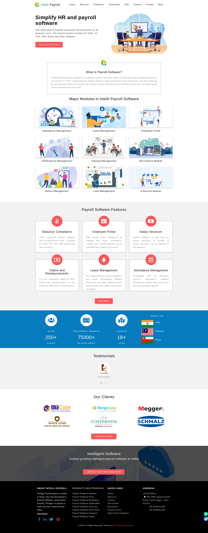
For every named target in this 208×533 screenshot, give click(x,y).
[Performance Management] (57, 147)
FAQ (127, 4)
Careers (137, 4)
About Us (84, 4)
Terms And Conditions (118, 513)
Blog (160, 4)
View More (104, 301)
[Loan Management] (104, 177)
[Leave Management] (104, 116)
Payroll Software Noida (83, 517)
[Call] (206, 519)
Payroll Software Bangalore (85, 500)
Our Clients (113, 503)
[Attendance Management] (57, 116)
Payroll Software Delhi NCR (86, 510)
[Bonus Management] (57, 177)
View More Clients (104, 436)
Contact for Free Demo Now (104, 472)
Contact (150, 4)
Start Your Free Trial (49, 45)
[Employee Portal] (151, 116)
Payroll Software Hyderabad (86, 503)
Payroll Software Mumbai (84, 493)
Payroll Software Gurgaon (84, 513)
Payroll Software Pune (83, 497)
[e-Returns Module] (151, 177)
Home (72, 4)
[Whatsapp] (206, 514)
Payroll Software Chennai (84, 507)
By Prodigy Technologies (122, 525)
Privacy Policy (114, 510)
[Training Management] (104, 147)
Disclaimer (113, 507)
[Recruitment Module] (151, 147)
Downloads (114, 4)
